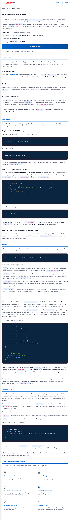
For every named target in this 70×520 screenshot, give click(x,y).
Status (66, 2)
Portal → (58, 2)
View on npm (35, 47)
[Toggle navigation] (2, 2)
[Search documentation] (21, 2)
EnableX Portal (14, 74)
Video (8, 8)
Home (3, 8)
